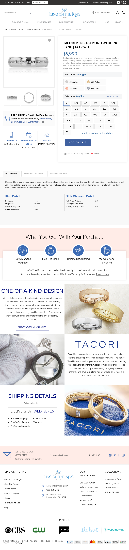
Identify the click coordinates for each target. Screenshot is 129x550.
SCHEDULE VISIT (40, 2)
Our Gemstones (112, 492)
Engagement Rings (113, 479)
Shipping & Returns (33, 174)
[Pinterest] (114, 455)
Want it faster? (34, 121)
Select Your (75, 74)
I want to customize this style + (97, 133)
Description (11, 174)
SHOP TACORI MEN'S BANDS (32, 327)
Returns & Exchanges (13, 479)
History (7, 498)
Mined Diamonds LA (88, 491)
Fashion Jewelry (112, 487)
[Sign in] (117, 12)
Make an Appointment (89, 487)
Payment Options (58, 174)
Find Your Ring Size (12, 503)
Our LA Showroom (87, 483)
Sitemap (19, 543)
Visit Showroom (102, 12)
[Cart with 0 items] (123, 12)
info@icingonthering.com (57, 486)
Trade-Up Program (12, 493)
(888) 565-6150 (52, 490)
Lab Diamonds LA (87, 495)
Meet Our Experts (11, 484)
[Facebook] (119, 455)
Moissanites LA (86, 500)
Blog (107, 22)
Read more (102, 274)
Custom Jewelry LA (88, 504)
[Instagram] (123, 455)
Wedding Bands (112, 483)
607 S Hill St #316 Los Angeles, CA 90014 (56, 495)
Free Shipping (10, 489)
